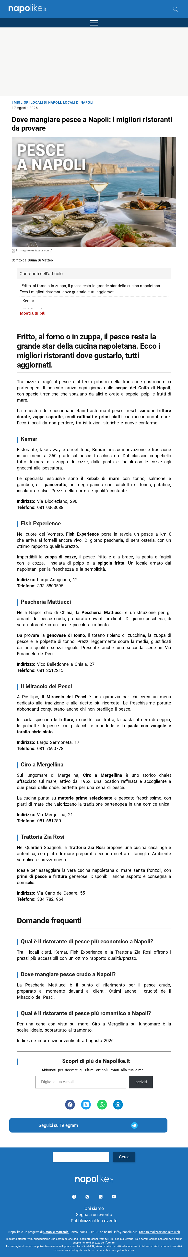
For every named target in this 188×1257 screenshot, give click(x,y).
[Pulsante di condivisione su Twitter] (86, 1104)
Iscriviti (141, 1082)
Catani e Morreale (56, 1232)
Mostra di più (33, 313)
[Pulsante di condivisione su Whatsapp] (102, 1104)
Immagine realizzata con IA (34, 250)
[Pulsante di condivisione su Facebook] (70, 1104)
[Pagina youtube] (114, 1197)
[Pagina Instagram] (87, 1197)
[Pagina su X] (101, 1197)
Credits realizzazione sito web (159, 1232)
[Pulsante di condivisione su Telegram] (118, 1104)
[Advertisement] (94, 61)
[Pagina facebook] (74, 1197)
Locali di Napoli (78, 102)
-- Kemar (27, 300)
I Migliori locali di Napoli (36, 102)
